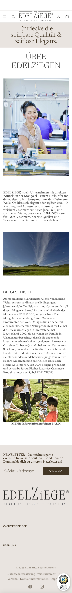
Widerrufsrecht (46, 574)
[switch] (63, 587)
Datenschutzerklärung (21, 574)
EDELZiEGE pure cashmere (40, 568)
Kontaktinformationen (34, 579)
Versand (12, 579)
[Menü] (4, 16)
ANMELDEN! (56, 470)
